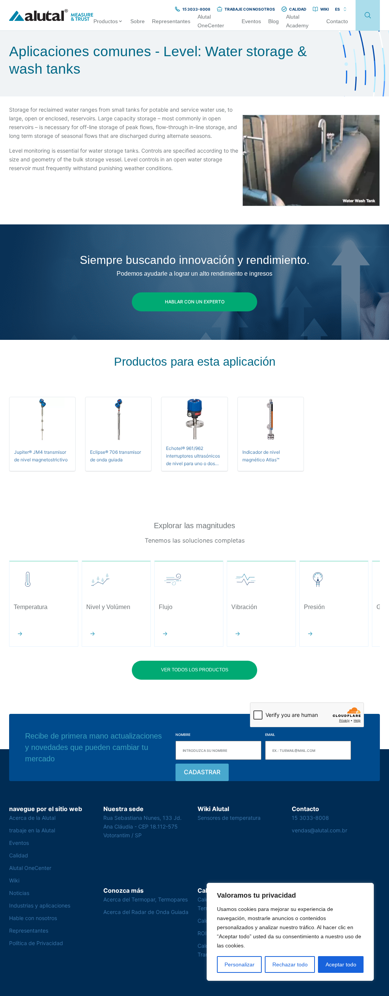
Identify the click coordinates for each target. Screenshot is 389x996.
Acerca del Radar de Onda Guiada (145, 912)
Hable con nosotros (33, 918)
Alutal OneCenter (30, 868)
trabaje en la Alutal (32, 830)
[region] (290, 932)
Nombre (183, 734)
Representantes (28, 930)
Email (270, 734)
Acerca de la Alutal (32, 817)
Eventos (19, 843)
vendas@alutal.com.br (319, 830)
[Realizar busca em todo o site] (368, 15)
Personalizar (240, 964)
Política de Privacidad (36, 943)
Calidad (18, 855)
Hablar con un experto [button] (195, 302)
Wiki (14, 880)
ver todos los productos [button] (194, 669)
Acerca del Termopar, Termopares (145, 899)
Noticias (19, 893)
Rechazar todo (290, 964)
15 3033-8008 (310, 817)
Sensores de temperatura (229, 817)
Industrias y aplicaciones (39, 905)
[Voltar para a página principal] (51, 15)
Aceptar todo (341, 964)
